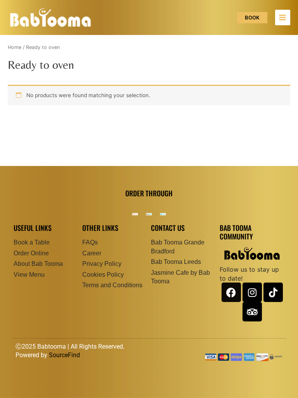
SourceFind (64, 355)
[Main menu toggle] (282, 17)
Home (14, 47)
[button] (252, 17)
